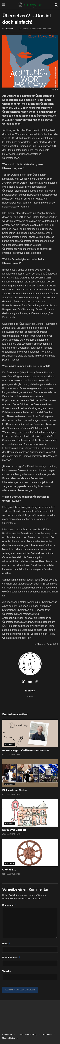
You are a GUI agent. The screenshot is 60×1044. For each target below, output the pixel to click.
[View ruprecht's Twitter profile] (23, 681)
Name (6, 943)
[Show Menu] (3, 4)
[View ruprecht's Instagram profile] (36, 681)
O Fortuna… (9, 869)
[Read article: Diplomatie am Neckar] (30, 773)
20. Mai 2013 (25, 28)
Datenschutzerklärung (27, 1034)
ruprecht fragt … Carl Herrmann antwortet (25, 750)
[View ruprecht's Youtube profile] (30, 681)
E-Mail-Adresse (11, 957)
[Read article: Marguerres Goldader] (30, 813)
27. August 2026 (12, 754)
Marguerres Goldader (14, 829)
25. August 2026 (12, 794)
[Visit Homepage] (30, 5)
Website (6, 971)
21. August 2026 (12, 873)
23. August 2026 (12, 834)
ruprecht (9, 28)
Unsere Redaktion (10, 1038)
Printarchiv (47, 1034)
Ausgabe (9, 744)
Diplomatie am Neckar (14, 790)
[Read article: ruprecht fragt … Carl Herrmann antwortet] (30, 733)
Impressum (7, 1034)
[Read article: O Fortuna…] (30, 852)
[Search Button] (56, 4)
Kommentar (9, 905)
